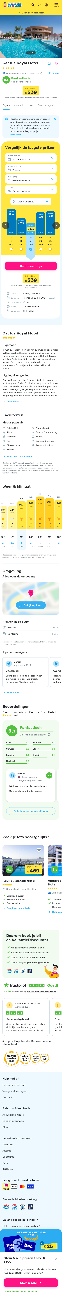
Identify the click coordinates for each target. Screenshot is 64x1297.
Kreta (23, 73)
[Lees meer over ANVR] (9, 971)
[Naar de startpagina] (12, 5)
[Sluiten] (56, 1258)
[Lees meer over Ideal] (23, 971)
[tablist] (30, 105)
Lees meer (15, 134)
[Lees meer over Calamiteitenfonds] (22, 1207)
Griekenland (12, 73)
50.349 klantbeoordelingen (41, 991)
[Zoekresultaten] (33, 5)
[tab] (6, 105)
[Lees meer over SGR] (16, 971)
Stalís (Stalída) (34, 73)
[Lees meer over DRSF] (30, 971)
